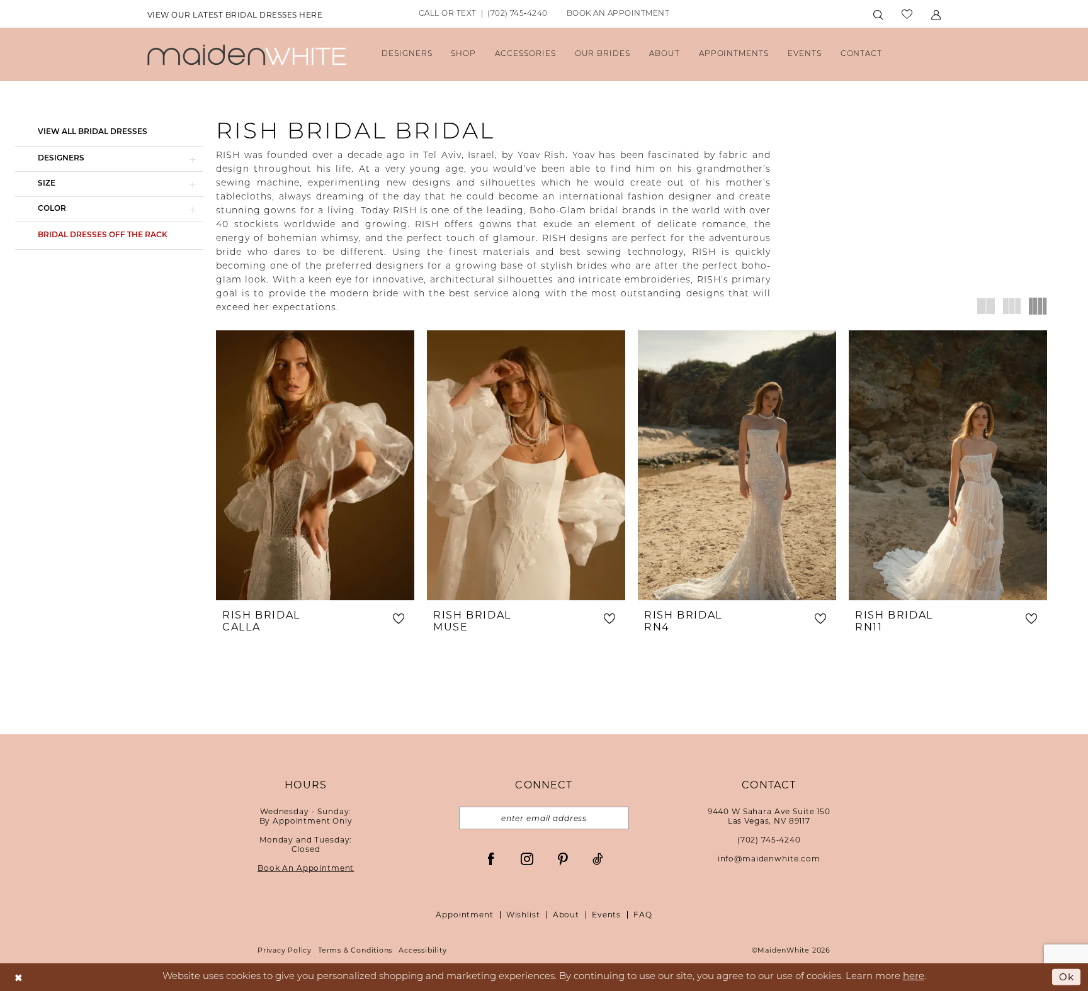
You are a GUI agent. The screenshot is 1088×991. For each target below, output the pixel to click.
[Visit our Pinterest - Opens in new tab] (563, 858)
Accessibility (422, 950)
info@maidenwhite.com (769, 858)
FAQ (642, 914)
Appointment (464, 914)
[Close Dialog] (19, 977)
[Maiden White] (246, 54)
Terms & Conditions (355, 950)
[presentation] (315, 465)
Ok (1066, 976)
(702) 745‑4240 (769, 839)
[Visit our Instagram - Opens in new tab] (527, 858)
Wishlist (523, 914)
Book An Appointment (306, 868)
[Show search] (878, 14)
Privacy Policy (285, 950)
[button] (936, 14)
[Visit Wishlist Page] (907, 14)
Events (606, 914)
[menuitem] (235, 14)
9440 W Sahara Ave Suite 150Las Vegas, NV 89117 (769, 816)
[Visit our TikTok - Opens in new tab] (598, 858)
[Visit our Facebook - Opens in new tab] (491, 858)
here (913, 977)
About (566, 914)
